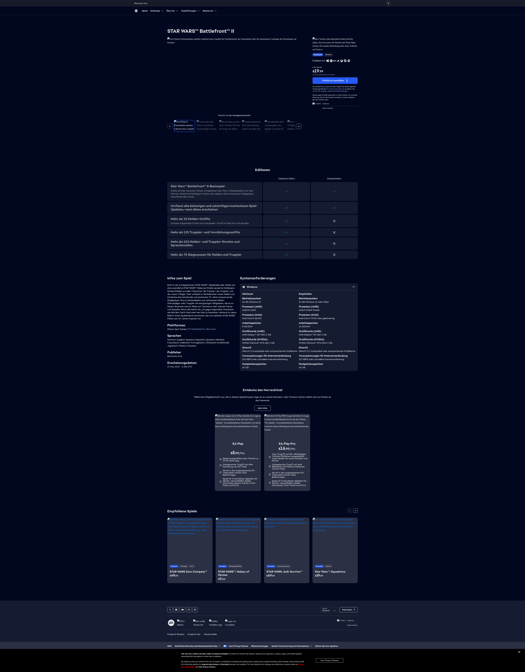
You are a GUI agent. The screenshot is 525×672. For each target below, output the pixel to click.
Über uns (171, 11)
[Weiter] (298, 126)
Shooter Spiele (210, 634)
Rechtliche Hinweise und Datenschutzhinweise (196, 646)
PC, (189, 329)
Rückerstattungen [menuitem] (259, 646)
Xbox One (211, 329)
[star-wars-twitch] (195, 609)
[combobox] (329, 609)
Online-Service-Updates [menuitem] (326, 646)
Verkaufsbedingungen (339, 91)
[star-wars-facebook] (176, 609)
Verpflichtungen (188, 11)
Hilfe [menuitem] (169, 646)
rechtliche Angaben (320, 91)
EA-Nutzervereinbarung (335, 89)
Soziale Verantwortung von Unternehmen (290, 646)
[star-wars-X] (170, 609)
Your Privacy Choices (329, 660)
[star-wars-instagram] (188, 609)
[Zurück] (170, 126)
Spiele (145, 11)
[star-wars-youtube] (182, 609)
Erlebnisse (155, 11)
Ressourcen (208, 11)
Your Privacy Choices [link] (238, 646)
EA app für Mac (194, 634)
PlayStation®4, (198, 329)
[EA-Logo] (136, 10)
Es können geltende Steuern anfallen (324, 75)
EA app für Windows (175, 634)
